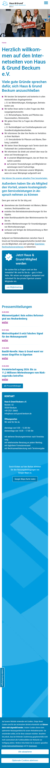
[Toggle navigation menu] (46, 3)
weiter (5, 322)
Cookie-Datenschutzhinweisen (12, 746)
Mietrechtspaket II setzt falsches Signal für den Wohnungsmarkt (22, 335)
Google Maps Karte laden (25, 479)
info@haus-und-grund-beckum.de (18, 413)
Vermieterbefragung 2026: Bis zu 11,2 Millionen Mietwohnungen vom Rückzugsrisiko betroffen (24, 372)
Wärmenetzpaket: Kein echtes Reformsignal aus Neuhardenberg (23, 317)
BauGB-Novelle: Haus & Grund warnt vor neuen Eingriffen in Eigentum (22, 353)
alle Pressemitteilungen (12, 386)
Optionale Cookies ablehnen (25, 760)
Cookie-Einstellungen (2, 677)
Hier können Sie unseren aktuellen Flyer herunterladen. (25, 178)
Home (4, 43)
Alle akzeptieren (25, 752)
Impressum (33, 746)
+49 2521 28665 (11, 410)
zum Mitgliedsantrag (14, 287)
